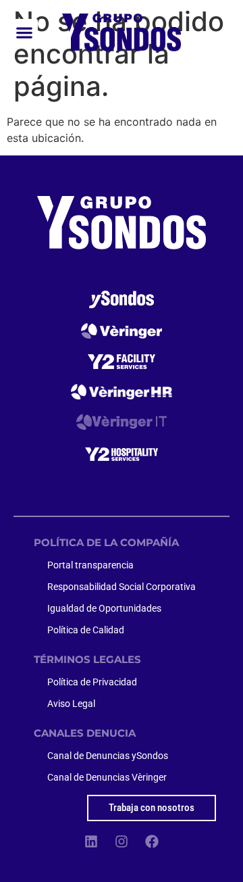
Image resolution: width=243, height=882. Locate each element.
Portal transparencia (90, 565)
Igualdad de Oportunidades (104, 608)
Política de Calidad (85, 629)
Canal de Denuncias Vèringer (107, 777)
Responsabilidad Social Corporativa (121, 586)
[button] (24, 32)
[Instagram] (121, 841)
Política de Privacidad (92, 682)
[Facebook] (151, 841)
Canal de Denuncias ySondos (107, 755)
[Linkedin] (91, 841)
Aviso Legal (71, 703)
